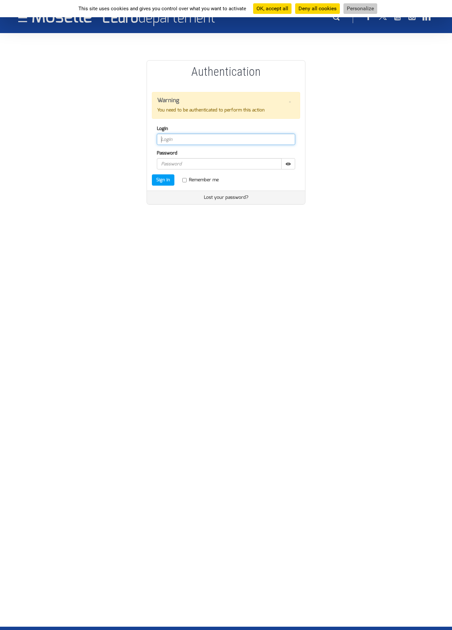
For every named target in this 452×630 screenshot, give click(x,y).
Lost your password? (226, 197)
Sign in (163, 180)
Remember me (204, 180)
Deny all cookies (317, 8)
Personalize (360, 8)
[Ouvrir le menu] (22, 17)
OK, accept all (272, 8)
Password (167, 153)
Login (162, 128)
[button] (290, 102)
